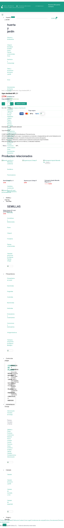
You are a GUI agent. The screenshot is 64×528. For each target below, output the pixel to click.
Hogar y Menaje (8, 518)
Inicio (3, 90)
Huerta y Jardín (7, 18)
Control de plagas (9, 359)
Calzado (8, 470)
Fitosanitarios (10, 274)
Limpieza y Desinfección (11, 90)
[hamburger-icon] (13, 17)
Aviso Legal (27, 520)
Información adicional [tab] (16, 127)
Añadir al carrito (20, 103)
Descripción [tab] (5, 127)
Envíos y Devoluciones (51, 520)
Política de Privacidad (6, 520)
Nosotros (50, 5)
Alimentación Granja (10, 405)
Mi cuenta (57, 5)
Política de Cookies (18, 520)
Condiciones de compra (38, 520)
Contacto (51, 6)
